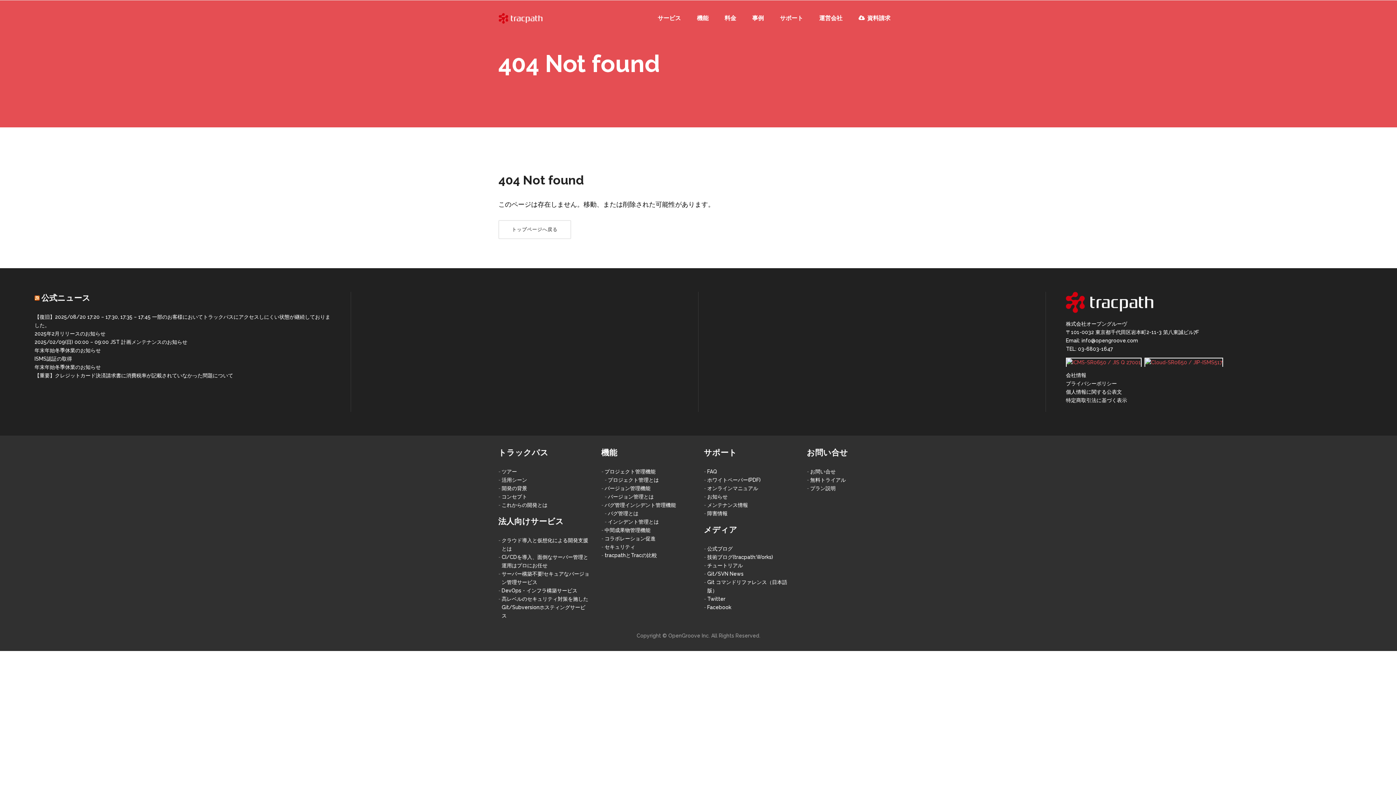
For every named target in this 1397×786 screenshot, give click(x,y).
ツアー (509, 472)
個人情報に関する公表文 (1094, 392)
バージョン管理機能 (627, 488)
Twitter (716, 599)
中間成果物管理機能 (627, 530)
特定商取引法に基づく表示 (1096, 400)
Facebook (719, 607)
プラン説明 (823, 488)
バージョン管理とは (631, 497)
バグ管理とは (623, 513)
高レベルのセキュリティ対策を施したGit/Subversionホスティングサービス (545, 607)
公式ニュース (66, 297)
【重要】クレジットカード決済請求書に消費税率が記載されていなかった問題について (134, 375)
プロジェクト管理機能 (630, 472)
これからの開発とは (525, 505)
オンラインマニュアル (732, 488)
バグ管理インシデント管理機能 (640, 505)
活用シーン (514, 480)
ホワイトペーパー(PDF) (734, 480)
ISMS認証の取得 (53, 359)
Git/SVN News (725, 574)
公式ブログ (720, 549)
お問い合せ (823, 472)
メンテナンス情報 (727, 505)
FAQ (712, 472)
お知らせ (717, 497)
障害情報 (717, 513)
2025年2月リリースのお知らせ (70, 334)
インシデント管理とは (633, 522)
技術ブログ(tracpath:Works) (740, 557)
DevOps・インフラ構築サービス (539, 591)
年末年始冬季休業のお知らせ (68, 350)
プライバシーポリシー (1091, 383)
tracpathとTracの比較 (631, 555)
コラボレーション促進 (630, 538)
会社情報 (1076, 375)
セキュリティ (620, 547)
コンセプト (514, 497)
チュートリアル (725, 565)
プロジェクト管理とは (633, 480)
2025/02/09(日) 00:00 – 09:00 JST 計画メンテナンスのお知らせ (111, 342)
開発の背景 (514, 488)
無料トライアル (828, 480)
